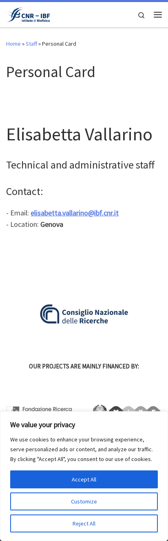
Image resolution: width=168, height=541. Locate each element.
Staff (31, 43)
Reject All (84, 523)
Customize (84, 501)
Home (13, 43)
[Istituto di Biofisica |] (28, 13)
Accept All (84, 479)
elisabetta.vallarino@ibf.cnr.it (75, 212)
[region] (84, 476)
